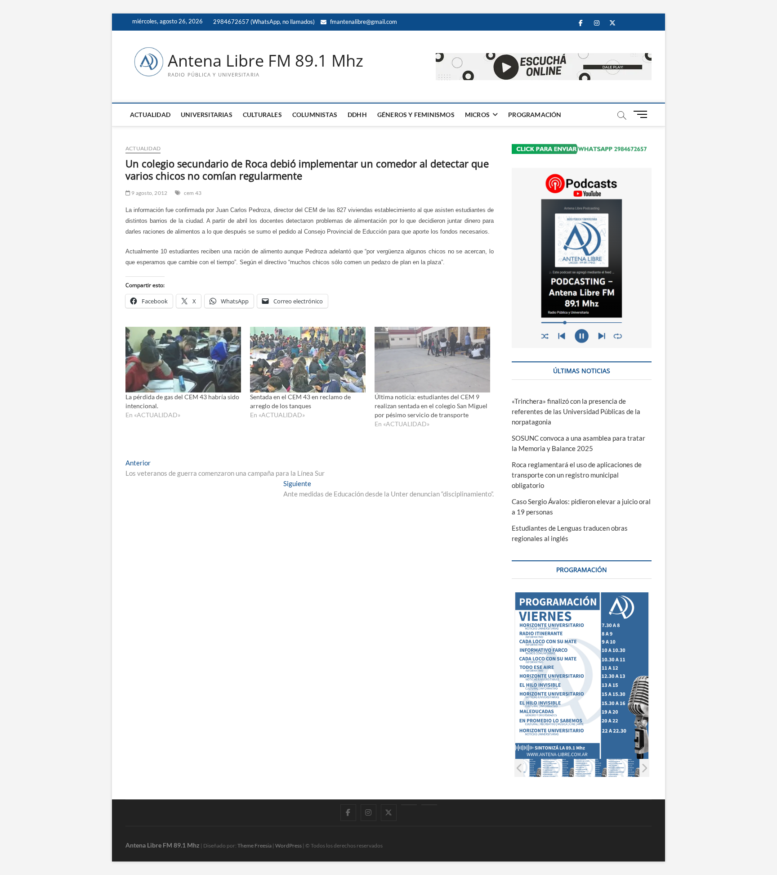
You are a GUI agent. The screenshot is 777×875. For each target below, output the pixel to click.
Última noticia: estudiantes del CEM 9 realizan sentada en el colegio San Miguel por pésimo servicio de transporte (431, 406)
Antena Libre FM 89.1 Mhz (265, 61)
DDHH (357, 114)
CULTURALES (262, 114)
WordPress (288, 845)
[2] (525, 768)
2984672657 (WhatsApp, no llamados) (263, 21)
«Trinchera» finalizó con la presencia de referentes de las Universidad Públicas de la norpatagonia (576, 411)
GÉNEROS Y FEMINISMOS (416, 114)
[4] (591, 768)
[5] (623, 768)
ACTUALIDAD (150, 114)
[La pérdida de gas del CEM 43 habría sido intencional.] (183, 360)
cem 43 (192, 192)
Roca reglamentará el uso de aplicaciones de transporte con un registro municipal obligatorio (577, 474)
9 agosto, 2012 (148, 192)
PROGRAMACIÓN (534, 114)
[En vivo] (429, 804)
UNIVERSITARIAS (206, 114)
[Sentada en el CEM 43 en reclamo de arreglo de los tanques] (308, 360)
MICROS (477, 114)
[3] (558, 768)
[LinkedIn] (409, 804)
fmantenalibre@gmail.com (363, 21)
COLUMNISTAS (314, 114)
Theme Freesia (254, 845)
